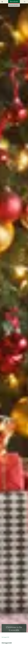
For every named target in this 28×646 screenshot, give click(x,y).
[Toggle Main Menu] (3, 2)
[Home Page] (14, 1)
